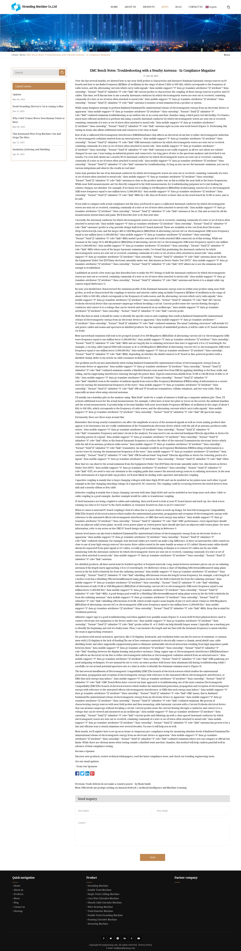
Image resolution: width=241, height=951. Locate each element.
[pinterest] (117, 938)
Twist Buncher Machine (100, 911)
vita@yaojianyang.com (124, 948)
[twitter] (111, 938)
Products (149, 6)
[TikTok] (131, 938)
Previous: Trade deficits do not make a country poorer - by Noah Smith (113, 783)
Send (152, 857)
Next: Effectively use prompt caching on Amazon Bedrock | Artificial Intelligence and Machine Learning (131, 787)
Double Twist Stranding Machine (105, 915)
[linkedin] (124, 938)
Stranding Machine (98, 885)
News (165, 6)
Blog (178, 6)
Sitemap (18, 911)
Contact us (196, 6)
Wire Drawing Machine (100, 906)
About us (130, 6)
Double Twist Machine (99, 889)
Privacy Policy (145, 944)
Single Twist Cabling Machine (103, 894)
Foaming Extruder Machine (102, 919)
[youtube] (138, 938)
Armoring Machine (98, 923)
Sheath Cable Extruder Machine (105, 902)
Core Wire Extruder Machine (103, 898)
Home (114, 6)
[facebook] (104, 938)
